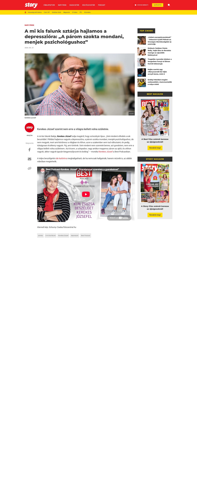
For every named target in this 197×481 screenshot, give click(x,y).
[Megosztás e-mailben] (29, 160)
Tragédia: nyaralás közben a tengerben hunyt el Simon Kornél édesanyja (160, 61)
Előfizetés (157, 5)
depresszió (74, 235)
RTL (81, 12)
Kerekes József (106, 151)
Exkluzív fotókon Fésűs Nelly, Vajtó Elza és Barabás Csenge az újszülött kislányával (159, 51)
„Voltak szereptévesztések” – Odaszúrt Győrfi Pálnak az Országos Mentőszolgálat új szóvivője (159, 40)
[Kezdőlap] (31, 5)
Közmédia (87, 12)
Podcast (101, 5)
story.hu (29, 135)
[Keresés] (169, 5)
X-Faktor (74, 12)
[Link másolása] (29, 169)
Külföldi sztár (88, 5)
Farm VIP (47, 12)
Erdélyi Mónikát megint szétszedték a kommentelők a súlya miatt (160, 82)
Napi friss (62, 5)
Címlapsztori (49, 5)
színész (40, 235)
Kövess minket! (142, 5)
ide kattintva (61, 158)
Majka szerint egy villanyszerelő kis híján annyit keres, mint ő (157, 71)
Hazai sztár (74, 5)
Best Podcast (85, 235)
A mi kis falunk (51, 235)
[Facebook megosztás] (29, 151)
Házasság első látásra (35, 12)
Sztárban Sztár (56, 12)
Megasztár (66, 12)
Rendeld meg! (155, 148)
